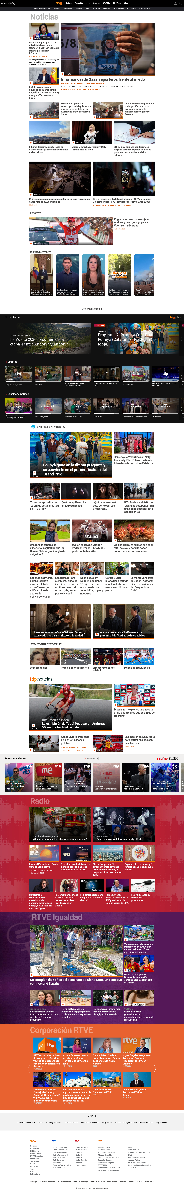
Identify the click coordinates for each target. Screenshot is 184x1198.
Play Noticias (161, 1122)
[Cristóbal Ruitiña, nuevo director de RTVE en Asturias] (137, 1085)
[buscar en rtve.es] (181, 3)
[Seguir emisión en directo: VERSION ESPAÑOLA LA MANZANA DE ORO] (106, 377)
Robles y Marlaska (53, 1122)
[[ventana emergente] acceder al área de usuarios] (175, 3)
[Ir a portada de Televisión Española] (63, 1141)
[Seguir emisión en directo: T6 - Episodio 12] (165, 409)
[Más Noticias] (92, 309)
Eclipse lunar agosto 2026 (126, 1122)
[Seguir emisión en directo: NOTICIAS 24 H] (136, 377)
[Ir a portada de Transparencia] (126, 1141)
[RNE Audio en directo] (13, 3)
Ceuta (40, 1122)
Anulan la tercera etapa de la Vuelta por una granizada (74, 749)
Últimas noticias (146, 1122)
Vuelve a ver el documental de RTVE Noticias (113, 205)
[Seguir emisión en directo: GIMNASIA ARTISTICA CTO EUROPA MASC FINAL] (165, 377)
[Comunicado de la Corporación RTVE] (107, 1084)
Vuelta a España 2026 (26, 1122)
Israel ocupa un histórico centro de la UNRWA (81, 89)
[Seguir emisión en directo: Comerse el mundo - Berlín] (77, 409)
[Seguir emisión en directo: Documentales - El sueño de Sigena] (136, 409)
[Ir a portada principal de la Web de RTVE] (40, 1141)
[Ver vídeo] (19, 776)
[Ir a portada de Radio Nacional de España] (85, 1141)
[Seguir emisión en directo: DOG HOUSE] (48, 377)
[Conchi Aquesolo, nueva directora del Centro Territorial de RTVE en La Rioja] (77, 1052)
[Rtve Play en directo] (10, 3)
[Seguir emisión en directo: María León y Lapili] (48, 409)
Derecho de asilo (71, 1122)
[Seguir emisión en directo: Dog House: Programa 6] (18, 377)
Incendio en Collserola (90, 1122)
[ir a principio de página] (181, 1195)
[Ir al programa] (48, 338)
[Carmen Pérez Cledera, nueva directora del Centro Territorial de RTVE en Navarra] (107, 1052)
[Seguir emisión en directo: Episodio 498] (106, 409)
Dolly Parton (107, 1122)
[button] (2, 339)
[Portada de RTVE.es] (59, 3)
